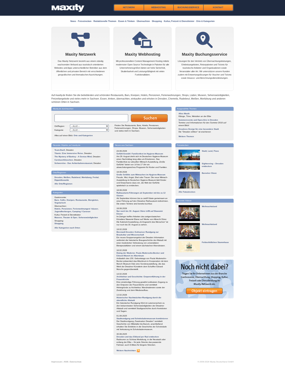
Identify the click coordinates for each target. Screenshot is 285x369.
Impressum (56, 362)
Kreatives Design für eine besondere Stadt (199, 129)
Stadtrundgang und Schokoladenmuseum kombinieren (142, 318)
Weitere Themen (186, 136)
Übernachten (143, 21)
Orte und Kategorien (83, 135)
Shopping (157, 21)
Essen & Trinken (126, 21)
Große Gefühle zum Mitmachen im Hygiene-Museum (141, 175)
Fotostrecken (85, 21)
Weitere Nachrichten (126, 350)
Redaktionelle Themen (104, 21)
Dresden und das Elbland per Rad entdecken (138, 337)
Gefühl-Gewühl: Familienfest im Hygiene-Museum (140, 154)
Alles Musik (184, 113)
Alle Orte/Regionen (63, 184)
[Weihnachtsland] (189, 220)
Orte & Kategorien (205, 21)
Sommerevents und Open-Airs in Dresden (198, 120)
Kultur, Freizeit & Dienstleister (179, 21)
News (73, 21)
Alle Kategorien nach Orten (67, 228)
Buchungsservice (188, 7)
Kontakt (218, 7)
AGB (66, 362)
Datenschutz (75, 362)
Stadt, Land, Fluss (210, 151)
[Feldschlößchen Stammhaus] (189, 252)
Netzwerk (129, 7)
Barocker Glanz (209, 173)
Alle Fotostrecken (187, 192)
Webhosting (158, 7)
